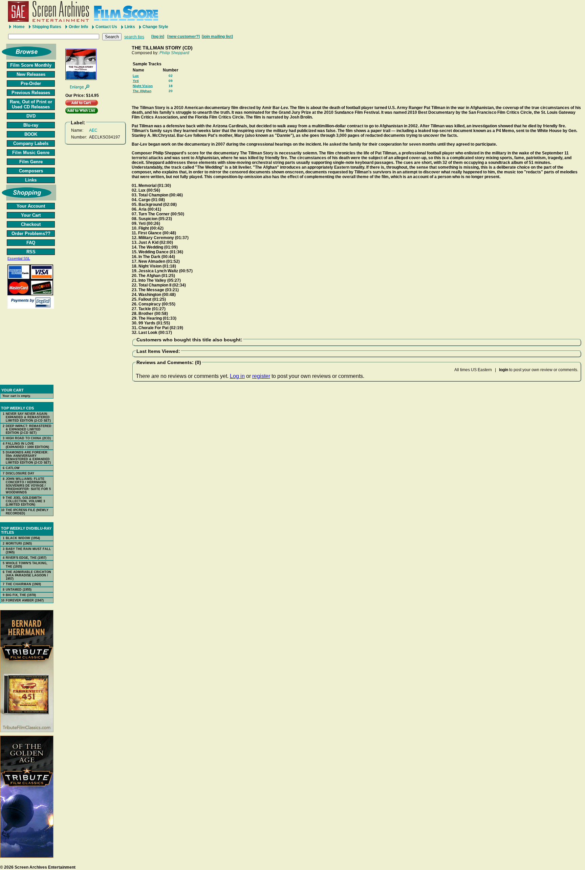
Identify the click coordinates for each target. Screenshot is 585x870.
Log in (237, 376)
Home (19, 26)
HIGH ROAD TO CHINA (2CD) (28, 438)
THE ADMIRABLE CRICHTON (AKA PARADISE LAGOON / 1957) (28, 575)
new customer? (183, 36)
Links (130, 26)
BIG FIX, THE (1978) (21, 595)
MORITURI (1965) (19, 543)
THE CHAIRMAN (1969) (23, 584)
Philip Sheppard (174, 52)
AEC (93, 130)
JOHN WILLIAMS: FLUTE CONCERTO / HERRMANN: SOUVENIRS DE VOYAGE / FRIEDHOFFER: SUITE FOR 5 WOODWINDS (28, 485)
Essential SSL (18, 258)
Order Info (78, 26)
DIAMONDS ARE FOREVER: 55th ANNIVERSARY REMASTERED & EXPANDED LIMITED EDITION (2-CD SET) (28, 457)
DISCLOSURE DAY (20, 473)
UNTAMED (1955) (18, 589)
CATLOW (13, 468)
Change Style (155, 26)
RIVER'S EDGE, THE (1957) (26, 557)
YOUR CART (12, 390)
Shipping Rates (46, 26)
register (261, 376)
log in (158, 36)
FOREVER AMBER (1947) (25, 600)
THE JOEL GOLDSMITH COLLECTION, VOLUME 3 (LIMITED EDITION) (25, 501)
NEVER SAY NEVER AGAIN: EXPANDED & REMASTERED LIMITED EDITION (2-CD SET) (28, 417)
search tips (134, 37)
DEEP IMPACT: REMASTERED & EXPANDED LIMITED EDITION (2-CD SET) (28, 429)
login (503, 369)
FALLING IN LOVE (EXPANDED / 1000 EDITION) (27, 445)
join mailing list (217, 36)
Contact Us (106, 26)
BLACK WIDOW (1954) (23, 538)
